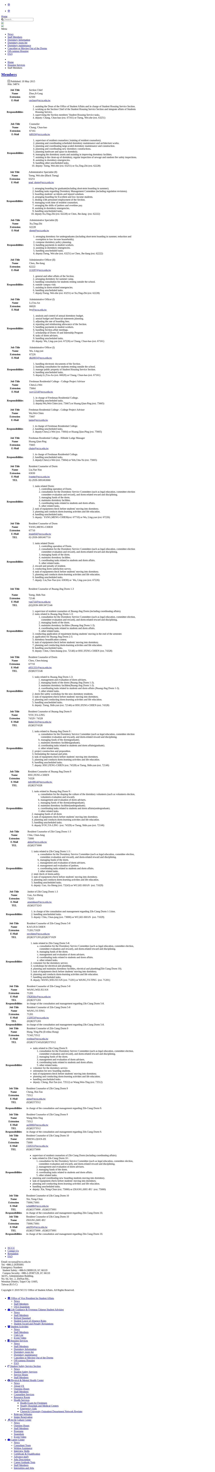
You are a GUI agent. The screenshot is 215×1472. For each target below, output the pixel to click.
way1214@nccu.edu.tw (41, 391)
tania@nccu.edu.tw (38, 420)
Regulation (13, 1253)
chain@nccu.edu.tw (39, 448)
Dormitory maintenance (19, 45)
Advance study (21, 1456)
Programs (18, 1431)
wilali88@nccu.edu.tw (37, 1206)
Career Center (17, 1439)
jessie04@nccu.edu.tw (40, 534)
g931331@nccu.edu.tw (40, 667)
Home (4, 16)
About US (19, 1386)
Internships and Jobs (24, 1468)
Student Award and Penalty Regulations (33, 1323)
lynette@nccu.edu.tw (39, 476)
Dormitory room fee (17, 42)
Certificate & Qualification (27, 1454)
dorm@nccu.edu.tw (39, 230)
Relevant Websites (23, 1414)
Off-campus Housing (18, 51)
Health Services (21, 1400)
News (10, 34)
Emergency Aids (28, 1408)
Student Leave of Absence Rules (30, 1321)
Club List (18, 1335)
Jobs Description (22, 1459)
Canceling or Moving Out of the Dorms (27, 48)
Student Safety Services (25, 1371)
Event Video (20, 1338)
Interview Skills (21, 1451)
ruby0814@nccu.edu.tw (40, 782)
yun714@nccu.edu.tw (40, 601)
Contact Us (13, 1250)
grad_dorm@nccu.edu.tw (41, 182)
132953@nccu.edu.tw (38, 1017)
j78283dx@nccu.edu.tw (39, 996)
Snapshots (19, 1434)
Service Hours (21, 1374)
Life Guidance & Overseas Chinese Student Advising (37, 1309)
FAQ (10, 54)
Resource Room (22, 1397)
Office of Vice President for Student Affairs (32, 1298)
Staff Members (15, 37)
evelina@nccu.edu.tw (37, 1038)
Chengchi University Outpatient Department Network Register (51, 1411)
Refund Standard (22, 1318)
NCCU (11, 1248)
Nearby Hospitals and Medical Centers (39, 1405)
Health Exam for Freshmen (33, 1403)
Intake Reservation (23, 1417)
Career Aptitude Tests (24, 1462)
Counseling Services (24, 1394)
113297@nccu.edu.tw (40, 270)
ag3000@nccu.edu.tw (37, 1125)
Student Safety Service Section (25, 1366)
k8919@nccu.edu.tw (39, 134)
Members (9, 74)
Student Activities (19, 1326)
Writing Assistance (23, 1448)
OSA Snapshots (22, 1306)
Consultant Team (22, 1445)
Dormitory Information (19, 40)
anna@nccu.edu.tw (36, 1098)
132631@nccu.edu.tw (37, 1146)
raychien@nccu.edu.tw (38, 933)
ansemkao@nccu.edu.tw (39, 902)
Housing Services (19, 1340)
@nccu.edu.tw (39, 309)
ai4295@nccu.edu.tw (37, 1227)
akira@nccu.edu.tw (37, 842)
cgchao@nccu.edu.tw (40, 100)
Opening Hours (21, 1388)
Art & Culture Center (20, 1420)
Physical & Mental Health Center (27, 1380)
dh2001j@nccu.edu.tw (40, 357)
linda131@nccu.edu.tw (39, 722)
